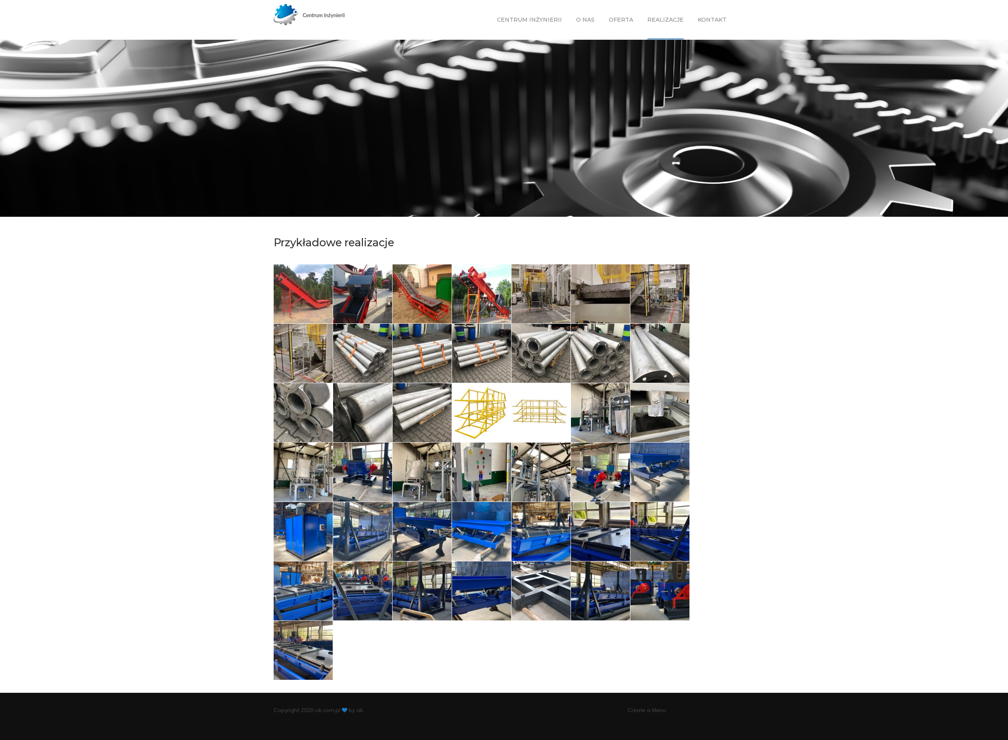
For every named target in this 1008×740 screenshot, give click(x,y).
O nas (585, 19)
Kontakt (712, 19)
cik (359, 710)
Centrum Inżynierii (529, 19)
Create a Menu (647, 710)
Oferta (621, 19)
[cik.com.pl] (309, 14)
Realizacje (665, 19)
